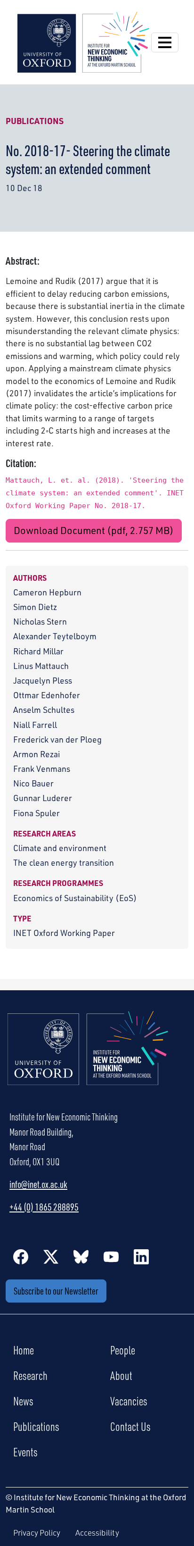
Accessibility (97, 1533)
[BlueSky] (81, 1256)
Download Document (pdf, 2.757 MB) (94, 530)
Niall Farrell (35, 724)
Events (25, 1451)
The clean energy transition (63, 862)
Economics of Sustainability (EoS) (75, 898)
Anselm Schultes (43, 709)
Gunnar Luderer (42, 798)
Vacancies (128, 1400)
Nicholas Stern (40, 621)
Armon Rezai (36, 754)
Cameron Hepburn (47, 592)
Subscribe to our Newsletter (56, 1291)
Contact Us (130, 1426)
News (23, 1400)
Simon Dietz (35, 607)
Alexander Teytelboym (55, 636)
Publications (35, 121)
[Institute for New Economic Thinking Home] (88, 1058)
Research (30, 1375)
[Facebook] (21, 1256)
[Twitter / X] (51, 1256)
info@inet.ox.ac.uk (38, 1184)
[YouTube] (111, 1256)
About (121, 1375)
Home (23, 1349)
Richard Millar (38, 651)
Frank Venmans (41, 768)
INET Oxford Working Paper (64, 933)
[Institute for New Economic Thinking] (83, 41)
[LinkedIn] (141, 1256)
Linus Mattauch (41, 665)
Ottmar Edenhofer (46, 695)
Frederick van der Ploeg (57, 739)
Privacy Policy (36, 1533)
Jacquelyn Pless (42, 680)
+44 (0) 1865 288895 (44, 1207)
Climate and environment (59, 848)
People (122, 1349)
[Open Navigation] (164, 42)
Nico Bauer (33, 783)
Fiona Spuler (36, 813)
